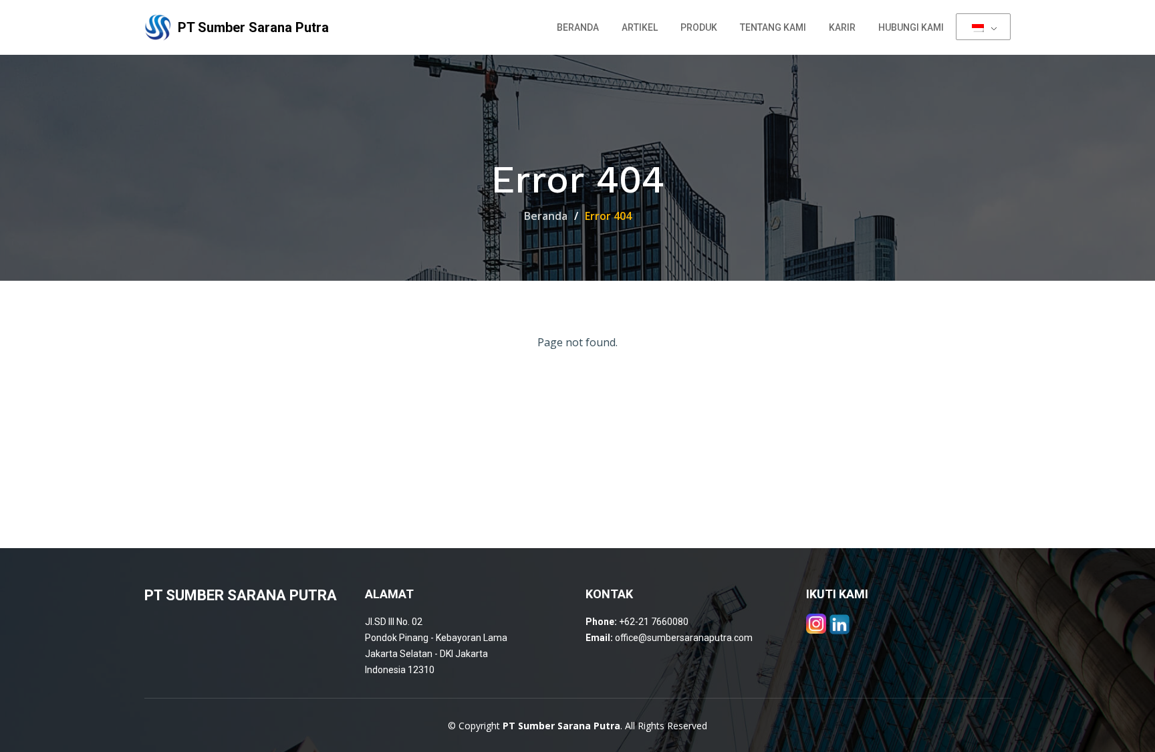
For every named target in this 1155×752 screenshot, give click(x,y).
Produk (698, 27)
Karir (842, 27)
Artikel (640, 27)
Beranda (578, 27)
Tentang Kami (773, 27)
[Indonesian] (983, 26)
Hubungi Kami (911, 27)
